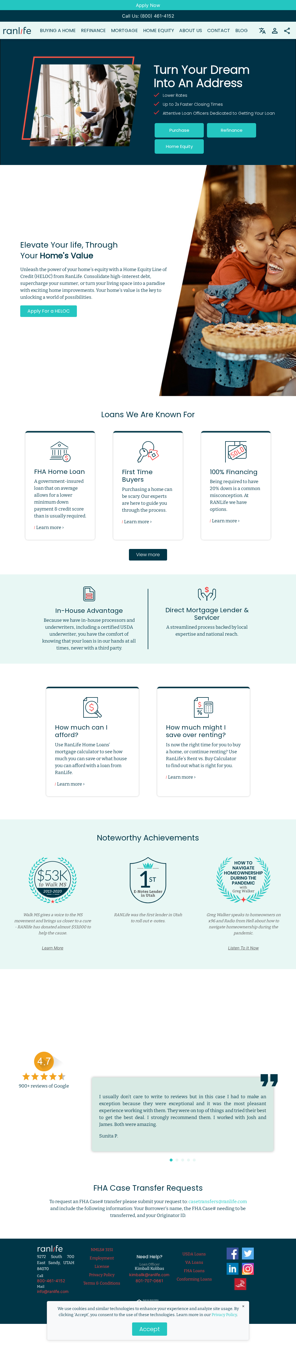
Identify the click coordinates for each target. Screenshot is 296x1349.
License (102, 1266)
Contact (218, 30)
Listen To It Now (243, 947)
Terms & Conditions (101, 1283)
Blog (241, 30)
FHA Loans (194, 1270)
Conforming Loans (194, 1279)
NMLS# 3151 (102, 1249)
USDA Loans (194, 1254)
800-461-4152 (51, 1280)
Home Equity (158, 30)
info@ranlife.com (53, 1291)
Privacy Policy (224, 1314)
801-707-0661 (149, 1280)
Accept (149, 1329)
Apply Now (148, 5)
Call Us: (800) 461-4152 (148, 16)
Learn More (52, 947)
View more (148, 554)
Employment (102, 1258)
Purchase (179, 130)
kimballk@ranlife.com (149, 1274)
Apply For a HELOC (48, 311)
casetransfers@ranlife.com (217, 1201)
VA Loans (194, 1262)
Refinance (232, 130)
